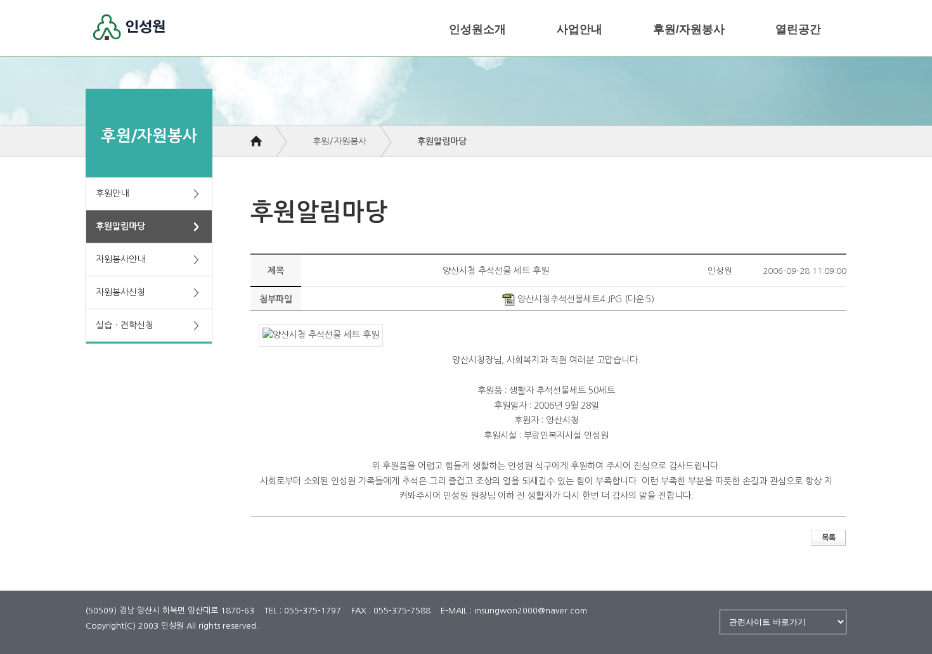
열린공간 (798, 29)
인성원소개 (477, 29)
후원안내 (112, 193)
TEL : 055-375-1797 (302, 610)
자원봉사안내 (120, 259)
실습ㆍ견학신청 (124, 325)
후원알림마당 (120, 226)
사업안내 (579, 29)
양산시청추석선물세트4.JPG (568, 299)
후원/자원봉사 (689, 29)
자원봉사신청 (120, 292)
